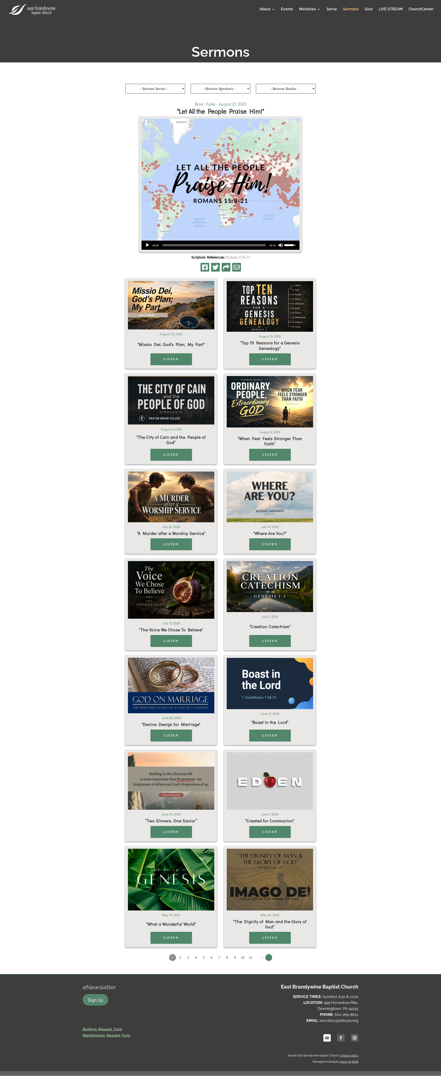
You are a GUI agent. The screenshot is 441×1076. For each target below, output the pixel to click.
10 (243, 957)
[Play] (147, 245)
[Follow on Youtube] (327, 1038)
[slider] (214, 245)
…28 (260, 957)
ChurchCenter (421, 9)
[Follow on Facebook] (341, 1038)
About (265, 9)
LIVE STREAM (391, 9)
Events (287, 9)
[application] (220, 245)
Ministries (307, 9)
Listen (171, 359)
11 (250, 957)
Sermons (351, 9)
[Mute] (280, 245)
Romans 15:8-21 (238, 257)
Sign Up (95, 1000)
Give (369, 9)
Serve (332, 9)
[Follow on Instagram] (354, 1038)
